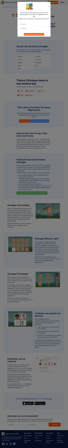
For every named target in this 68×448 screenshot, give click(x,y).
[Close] (49, 6)
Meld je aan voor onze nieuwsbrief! (34, 34)
